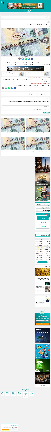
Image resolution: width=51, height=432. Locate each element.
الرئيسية (48, 13)
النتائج (45, 112)
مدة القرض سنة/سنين (43, 210)
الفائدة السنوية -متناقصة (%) (43, 207)
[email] (19, 58)
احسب (43, 213)
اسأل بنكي (5, 429)
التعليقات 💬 (13, 429)
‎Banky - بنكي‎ (42, 385)
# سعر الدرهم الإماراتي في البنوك (44, 94)
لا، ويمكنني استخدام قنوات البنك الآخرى (41, 109)
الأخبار (48, 21)
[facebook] (32, 58)
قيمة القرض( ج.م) (43, 204)
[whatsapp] (26, 58)
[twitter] (29, 58)
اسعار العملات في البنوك (42, 262)
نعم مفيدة (46, 106)
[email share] (22, 58)
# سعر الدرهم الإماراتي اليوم (34, 94)
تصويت (48, 112)
